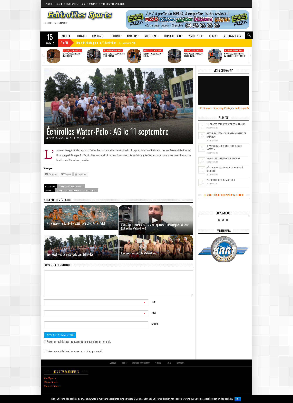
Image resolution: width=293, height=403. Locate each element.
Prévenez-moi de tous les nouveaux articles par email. (75, 351)
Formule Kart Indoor (141, 362)
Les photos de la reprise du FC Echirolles (226, 124)
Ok (237, 399)
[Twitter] (223, 220)
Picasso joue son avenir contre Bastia (193, 54)
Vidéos (158, 362)
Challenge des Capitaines (112, 3)
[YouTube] (227, 220)
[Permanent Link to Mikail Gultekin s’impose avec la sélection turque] (215, 56)
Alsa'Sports (50, 378)
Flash (64, 42)
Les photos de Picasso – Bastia (153, 54)
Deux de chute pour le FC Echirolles (223, 158)
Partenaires (72, 3)
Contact (93, 3)
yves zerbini (90, 190)
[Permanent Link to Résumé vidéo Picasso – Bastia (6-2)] (53, 56)
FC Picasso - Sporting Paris (214, 108)
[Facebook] (219, 220)
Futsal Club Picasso (72, 50)
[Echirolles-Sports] (80, 15)
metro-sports (242, 108)
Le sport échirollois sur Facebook (224, 195)
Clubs (59, 3)
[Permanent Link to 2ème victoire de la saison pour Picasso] (94, 56)
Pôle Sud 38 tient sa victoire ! (221, 180)
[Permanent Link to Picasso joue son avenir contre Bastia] (174, 56)
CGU (83, 3)
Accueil (49, 3)
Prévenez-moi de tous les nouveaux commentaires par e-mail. (79, 342)
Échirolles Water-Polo (71, 186)
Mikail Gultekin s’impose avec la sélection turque (234, 54)
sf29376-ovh (56, 138)
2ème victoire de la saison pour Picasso (114, 54)
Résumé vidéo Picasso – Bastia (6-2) (72, 54)
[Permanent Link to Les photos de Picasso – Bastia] (134, 56)
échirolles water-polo (69, 190)
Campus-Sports (52, 386)
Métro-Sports (51, 382)
